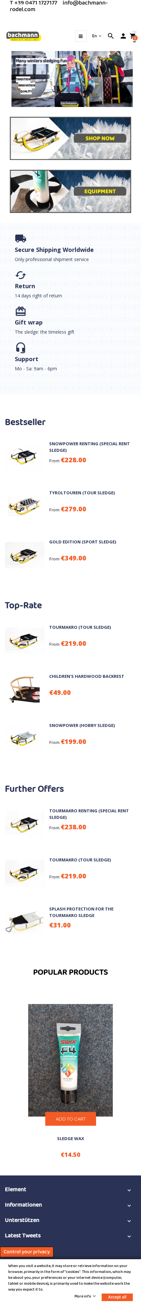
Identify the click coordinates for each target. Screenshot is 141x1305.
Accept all (117, 1297)
